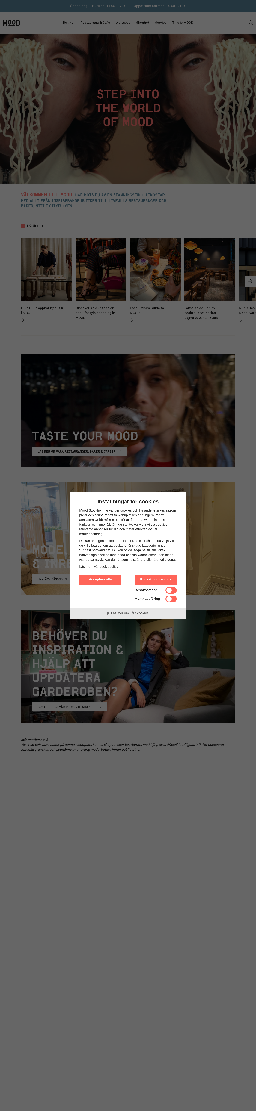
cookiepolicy (109, 566)
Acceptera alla (100, 579)
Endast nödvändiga (155, 579)
